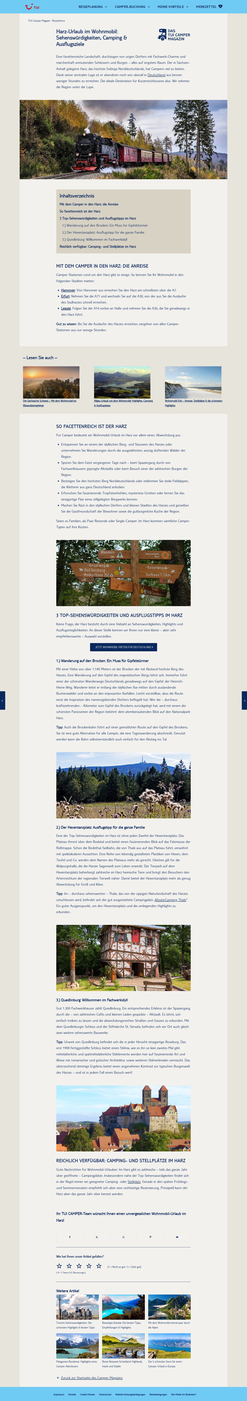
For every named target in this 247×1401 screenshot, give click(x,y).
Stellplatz (134, 1181)
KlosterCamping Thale (170, 900)
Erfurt (65, 296)
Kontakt (72, 1394)
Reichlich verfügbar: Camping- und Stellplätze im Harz (98, 246)
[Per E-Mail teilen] (177, 1237)
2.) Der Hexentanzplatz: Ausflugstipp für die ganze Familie (103, 232)
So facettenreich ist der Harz (80, 211)
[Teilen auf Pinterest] (150, 1237)
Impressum (59, 1394)
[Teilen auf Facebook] (69, 1237)
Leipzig (66, 308)
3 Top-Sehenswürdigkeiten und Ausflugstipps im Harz (98, 218)
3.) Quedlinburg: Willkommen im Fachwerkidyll (94, 239)
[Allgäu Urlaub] (122, 382)
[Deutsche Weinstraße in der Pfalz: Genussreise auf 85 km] (244, 700)
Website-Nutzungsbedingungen (130, 1394)
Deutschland (156, 75)
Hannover (68, 290)
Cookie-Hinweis (87, 1394)
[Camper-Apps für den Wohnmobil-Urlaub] (2, 700)
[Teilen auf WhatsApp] (123, 1237)
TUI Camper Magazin (39, 20)
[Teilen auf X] (97, 1237)
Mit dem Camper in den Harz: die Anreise (89, 204)
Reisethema (58, 20)
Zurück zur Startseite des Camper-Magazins (92, 1378)
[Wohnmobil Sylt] (193, 382)
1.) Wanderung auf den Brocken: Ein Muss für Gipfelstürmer (105, 225)
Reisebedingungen (158, 1394)
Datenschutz (105, 1394)
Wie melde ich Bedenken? (183, 1394)
